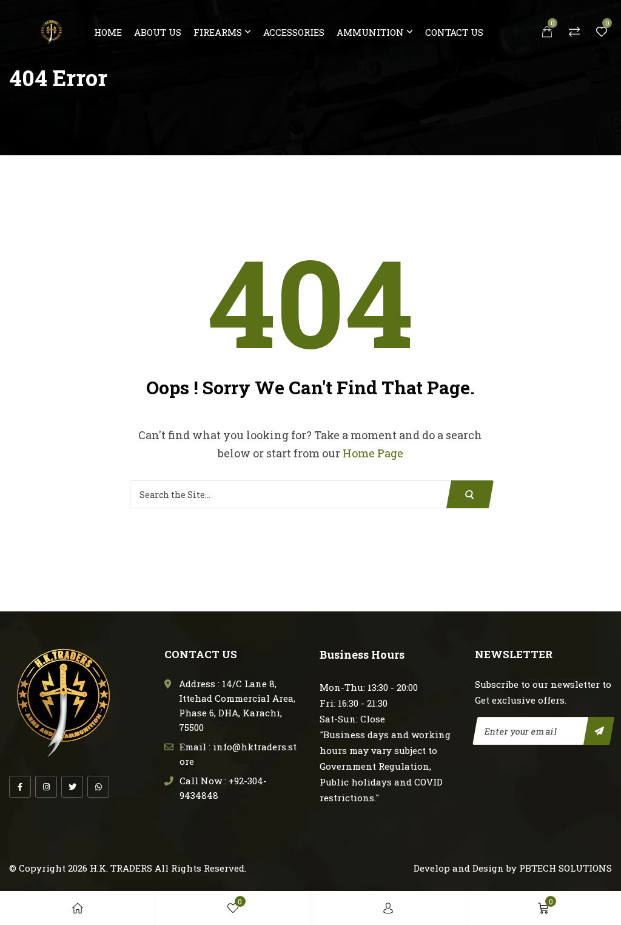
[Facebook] (20, 787)
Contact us (454, 32)
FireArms (217, 32)
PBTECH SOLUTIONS (565, 868)
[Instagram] (46, 787)
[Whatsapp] (98, 787)
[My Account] (388, 908)
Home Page (373, 453)
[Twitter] (72, 787)
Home (108, 32)
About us (157, 32)
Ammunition (370, 32)
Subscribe (598, 731)
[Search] (470, 494)
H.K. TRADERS (121, 868)
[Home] (77, 908)
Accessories (293, 32)
